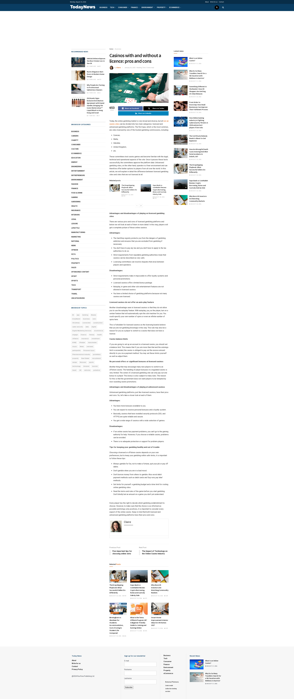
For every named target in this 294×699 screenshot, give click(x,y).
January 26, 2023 (130, 67)
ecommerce (98, 330)
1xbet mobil (169, 685)
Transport (76, 289)
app (78, 315)
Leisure (74, 224)
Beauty (93, 315)
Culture (75, 149)
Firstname (128, 669)
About (207, 2)
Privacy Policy (77, 669)
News (73, 245)
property (75, 358)
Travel (74, 294)
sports (91, 362)
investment (96, 338)
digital (94, 327)
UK (80, 370)
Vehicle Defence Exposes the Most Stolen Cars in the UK (96, 60)
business (86, 319)
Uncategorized (78, 298)
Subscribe (128, 687)
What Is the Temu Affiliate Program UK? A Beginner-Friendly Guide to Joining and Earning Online (138, 622)
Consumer (122, 7)
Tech (112, 7)
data (87, 327)
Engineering (76, 166)
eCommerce (174, 7)
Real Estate (85, 358)
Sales (73, 267)
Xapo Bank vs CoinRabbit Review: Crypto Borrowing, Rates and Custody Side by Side (160, 189)
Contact (221, 2)
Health (74, 206)
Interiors (75, 215)
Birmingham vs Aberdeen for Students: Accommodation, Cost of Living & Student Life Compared (116, 625)
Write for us (214, 2)
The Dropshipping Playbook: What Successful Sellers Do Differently (129, 188)
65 (99, 93)
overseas (90, 346)
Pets (73, 254)
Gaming (74, 197)
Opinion (74, 250)
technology (76, 366)
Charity (74, 140)
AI (73, 315)
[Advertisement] (147, 28)
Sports (74, 281)
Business (103, 7)
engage (75, 334)
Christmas (76, 323)
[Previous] (137, 205)
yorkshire (96, 370)
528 (166, 596)
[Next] (141, 205)
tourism (95, 366)
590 (124, 196)
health (99, 334)
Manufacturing (78, 232)
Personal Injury (88, 350)
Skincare (83, 362)
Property (161, 7)
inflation (75, 338)
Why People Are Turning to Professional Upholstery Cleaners (96, 87)
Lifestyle (75, 228)
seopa (74, 362)
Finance (134, 7)
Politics (75, 259)
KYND (74, 342)
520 (166, 628)
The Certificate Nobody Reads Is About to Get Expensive (198, 138)
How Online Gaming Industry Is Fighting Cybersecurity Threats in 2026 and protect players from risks (198, 123)
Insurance (75, 210)
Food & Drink (76, 193)
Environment (147, 7)
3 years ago (92, 66)
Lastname (128, 678)
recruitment (96, 358)
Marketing (76, 237)
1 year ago (91, 115)
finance (83, 334)
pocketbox (96, 354)
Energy (74, 162)
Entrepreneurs (78, 175)
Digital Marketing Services (81, 330)
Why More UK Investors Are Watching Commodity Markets (198, 198)
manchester (92, 342)
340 (145, 631)
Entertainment (78, 171)
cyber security (77, 327)
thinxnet (86, 366)
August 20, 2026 (128, 194)
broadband (76, 319)
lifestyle (82, 342)
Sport (74, 276)
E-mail (126, 661)
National (75, 241)
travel (74, 370)
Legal (73, 219)
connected (86, 323)
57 (99, 115)
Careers (74, 136)
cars (94, 319)
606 (125, 636)
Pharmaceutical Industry (81, 354)
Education (76, 158)
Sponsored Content (80, 272)
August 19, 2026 (136, 631)
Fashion (74, 184)
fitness (91, 334)
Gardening (76, 202)
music (74, 346)
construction (98, 323)
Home (111, 49)
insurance (85, 338)
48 (99, 66)
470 (155, 198)
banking (85, 315)
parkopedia (76, 350)
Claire (118, 67)
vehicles (87, 370)
